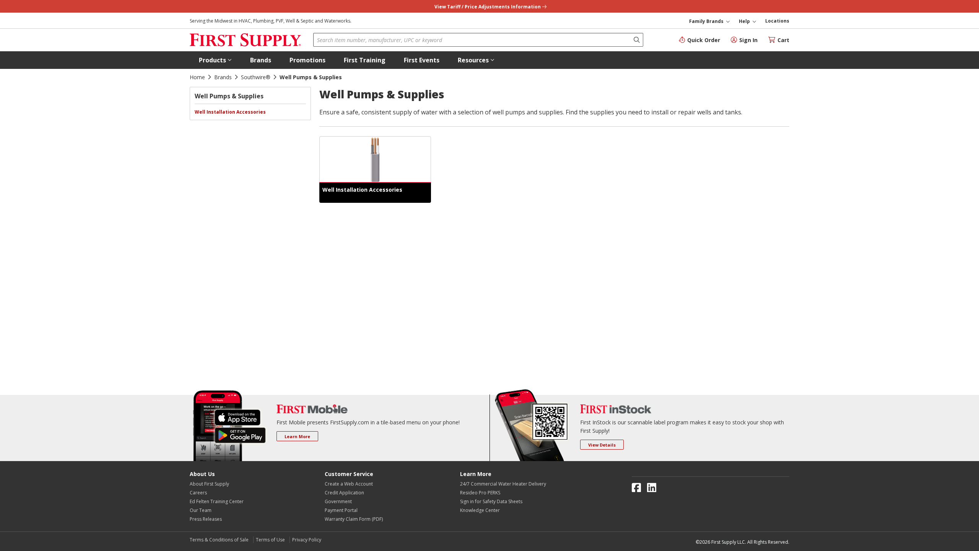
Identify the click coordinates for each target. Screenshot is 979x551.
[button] (215, 60)
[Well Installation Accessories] (375, 160)
